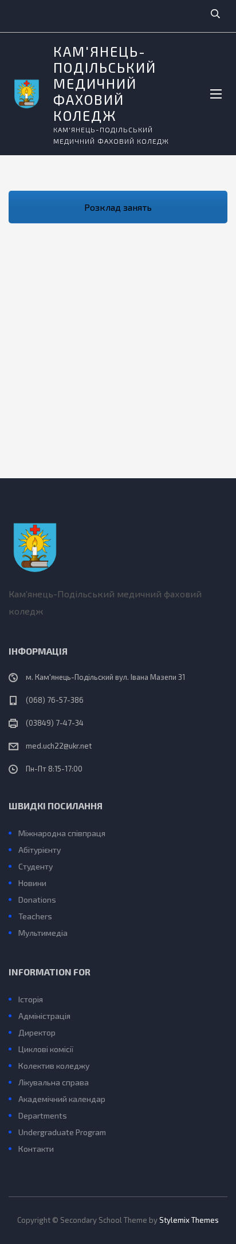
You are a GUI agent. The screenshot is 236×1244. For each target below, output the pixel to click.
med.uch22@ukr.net (59, 745)
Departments (42, 1115)
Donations (37, 899)
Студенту (35, 866)
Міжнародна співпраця (61, 833)
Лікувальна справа (53, 1082)
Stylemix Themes (189, 1220)
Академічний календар (61, 1099)
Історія (30, 999)
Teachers (35, 916)
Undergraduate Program (62, 1132)
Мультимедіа (43, 933)
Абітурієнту (39, 850)
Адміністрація (44, 1016)
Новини (32, 883)
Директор (37, 1032)
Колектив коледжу (53, 1065)
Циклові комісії (45, 1049)
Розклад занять (118, 207)
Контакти (36, 1149)
